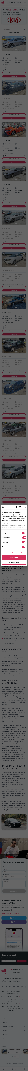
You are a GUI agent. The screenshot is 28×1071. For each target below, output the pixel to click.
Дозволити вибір (14, 562)
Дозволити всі (14, 557)
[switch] (24, 537)
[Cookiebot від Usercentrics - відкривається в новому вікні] (16, 507)
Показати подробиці (17, 552)
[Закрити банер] (25, 507)
